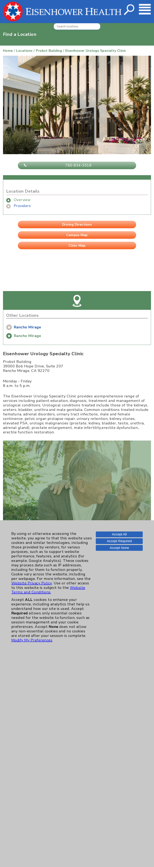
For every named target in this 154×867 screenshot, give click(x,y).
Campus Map (77, 235)
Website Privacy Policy (31, 583)
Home (8, 50)
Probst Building (49, 50)
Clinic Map (77, 245)
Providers (22, 205)
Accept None (119, 548)
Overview (22, 199)
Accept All (119, 534)
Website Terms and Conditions (48, 590)
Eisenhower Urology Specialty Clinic (95, 50)
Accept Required (119, 541)
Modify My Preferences (31, 640)
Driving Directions (77, 224)
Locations (24, 50)
